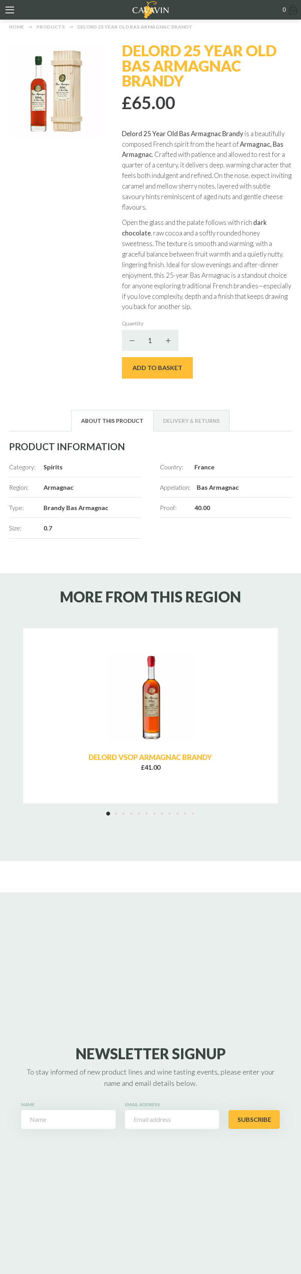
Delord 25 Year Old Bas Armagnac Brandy (134, 26)
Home (16, 26)
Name (27, 1104)
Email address (142, 1104)
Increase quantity (167, 340)
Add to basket (157, 367)
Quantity (132, 323)
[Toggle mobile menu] (10, 10)
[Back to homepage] (150, 9)
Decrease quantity (132, 340)
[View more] (150, 697)
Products (50, 26)
